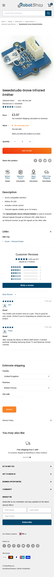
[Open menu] (4, 5)
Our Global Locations (10, 534)
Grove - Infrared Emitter (14, 241)
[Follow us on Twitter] (9, 546)
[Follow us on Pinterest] (18, 546)
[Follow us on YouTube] (23, 546)
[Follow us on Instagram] (14, 546)
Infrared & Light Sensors (8, 24)
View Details (20, 181)
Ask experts (33, 181)
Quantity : (6, 141)
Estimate (9, 409)
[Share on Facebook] (35, 160)
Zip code (6, 394)
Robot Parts (18, 21)
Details (7, 181)
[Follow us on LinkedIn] (33, 546)
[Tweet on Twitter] (45, 160)
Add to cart (27, 151)
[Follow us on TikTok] (28, 546)
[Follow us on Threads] (37, 546)
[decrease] (14, 141)
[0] (49, 5)
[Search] (48, 13)
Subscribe (27, 522)
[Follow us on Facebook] (4, 546)
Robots (10, 21)
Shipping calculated (30, 118)
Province (6, 382)
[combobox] (24, 13)
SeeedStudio (8, 101)
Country (6, 371)
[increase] (30, 141)
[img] (8, 301)
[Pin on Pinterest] (40, 160)
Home (3, 21)
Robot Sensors (29, 21)
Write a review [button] (27, 285)
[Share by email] (49, 160)
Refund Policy (8, 420)
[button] (8, 107)
